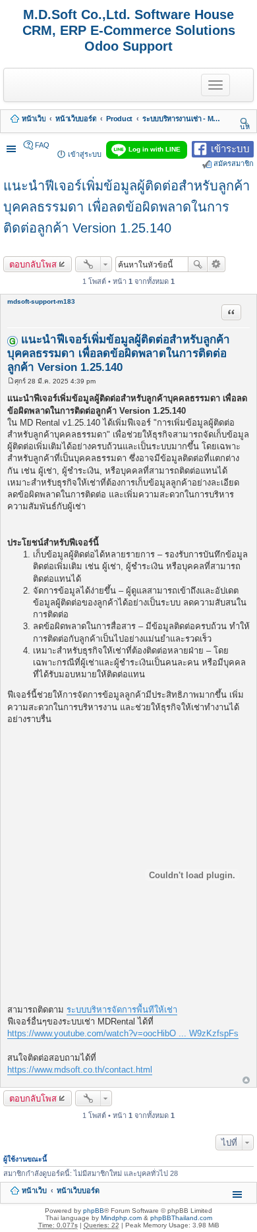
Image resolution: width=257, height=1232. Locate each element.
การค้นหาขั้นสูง (216, 264)
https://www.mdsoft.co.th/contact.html (79, 1070)
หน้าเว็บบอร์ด (75, 119)
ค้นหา (198, 264)
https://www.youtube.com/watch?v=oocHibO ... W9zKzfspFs (123, 1033)
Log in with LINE (154, 149)
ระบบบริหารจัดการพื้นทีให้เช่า (122, 1010)
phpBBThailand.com (181, 1217)
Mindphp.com (121, 1217)
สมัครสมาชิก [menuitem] (234, 163)
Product (119, 119)
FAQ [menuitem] (42, 145)
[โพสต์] (10, 381)
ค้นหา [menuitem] (245, 122)
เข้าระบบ (230, 148)
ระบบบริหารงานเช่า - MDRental (181, 119)
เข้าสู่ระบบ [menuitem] (84, 154)
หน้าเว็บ (33, 119)
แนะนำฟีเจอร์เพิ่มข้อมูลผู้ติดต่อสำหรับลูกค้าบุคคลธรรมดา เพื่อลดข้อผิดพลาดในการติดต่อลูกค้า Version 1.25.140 (126, 207)
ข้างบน (246, 1081)
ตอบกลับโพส (33, 264)
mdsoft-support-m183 (41, 301)
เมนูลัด (12, 145)
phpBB (93, 1210)
